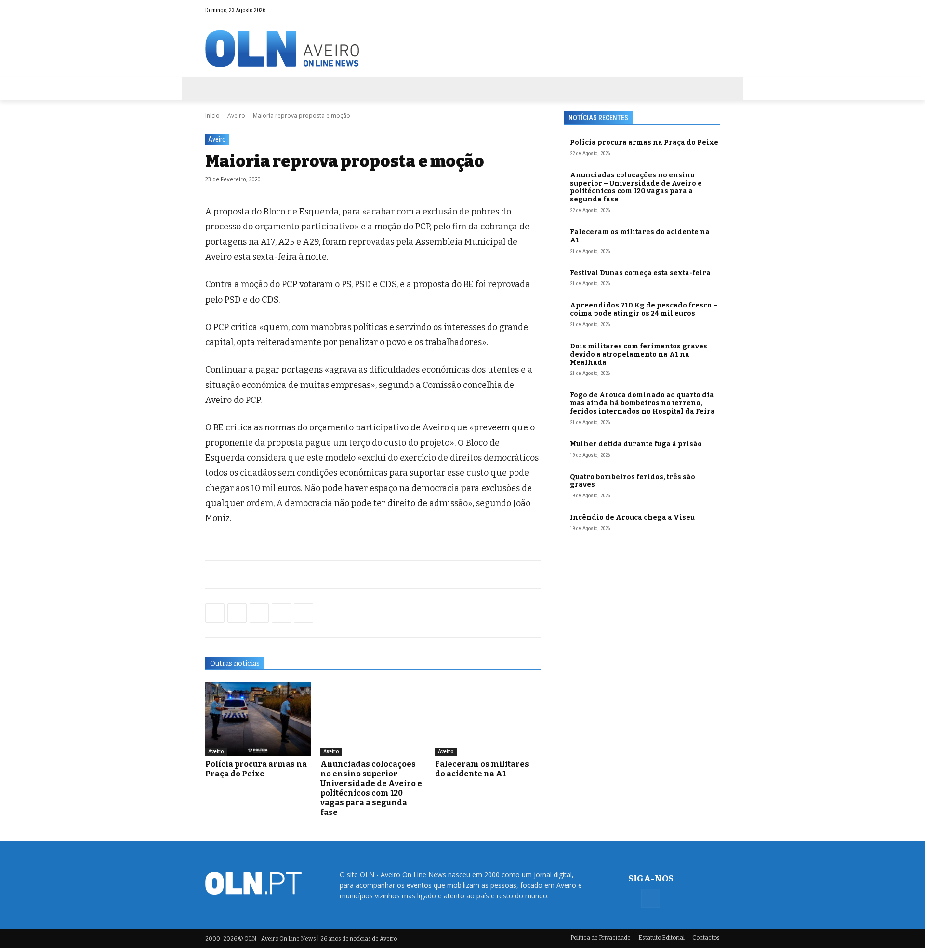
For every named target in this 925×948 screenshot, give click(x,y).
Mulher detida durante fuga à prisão (636, 444)
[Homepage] (462, 48)
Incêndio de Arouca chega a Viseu (632, 517)
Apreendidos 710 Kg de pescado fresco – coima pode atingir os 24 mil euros (643, 309)
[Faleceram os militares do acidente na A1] (488, 719)
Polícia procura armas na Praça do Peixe (256, 769)
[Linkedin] (281, 613)
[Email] (303, 613)
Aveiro (236, 115)
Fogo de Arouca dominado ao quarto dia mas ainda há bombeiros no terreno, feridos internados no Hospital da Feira (642, 403)
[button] (694, 10)
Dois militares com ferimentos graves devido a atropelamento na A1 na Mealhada (638, 354)
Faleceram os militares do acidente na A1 (482, 769)
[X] (259, 613)
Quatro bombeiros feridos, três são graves (632, 481)
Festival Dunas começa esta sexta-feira (640, 273)
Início (212, 115)
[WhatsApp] (237, 613)
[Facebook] (712, 10)
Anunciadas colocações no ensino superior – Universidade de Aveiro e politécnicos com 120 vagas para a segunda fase (371, 788)
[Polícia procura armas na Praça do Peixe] (258, 719)
